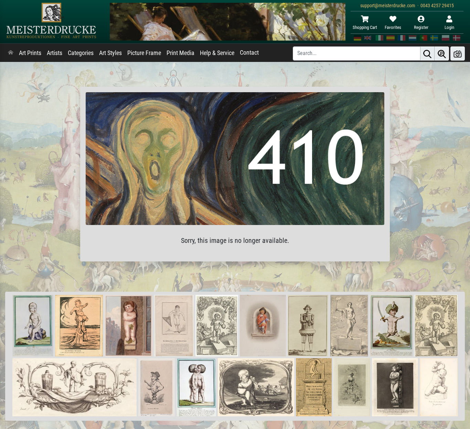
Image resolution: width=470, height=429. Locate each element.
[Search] (427, 53)
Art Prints (30, 53)
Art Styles (110, 53)
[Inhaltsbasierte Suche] (442, 53)
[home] (10, 53)
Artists (54, 53)
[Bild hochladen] (457, 53)
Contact (249, 52)
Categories (81, 53)
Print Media (180, 53)
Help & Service (217, 53)
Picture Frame (144, 53)
